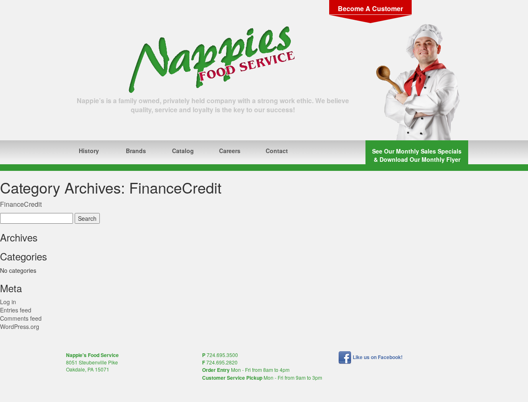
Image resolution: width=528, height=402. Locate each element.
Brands (136, 151)
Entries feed (15, 310)
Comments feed (21, 318)
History (89, 151)
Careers (229, 151)
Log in (8, 302)
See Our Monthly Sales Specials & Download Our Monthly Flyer (417, 155)
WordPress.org (19, 326)
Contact (277, 151)
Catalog (183, 151)
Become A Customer (370, 8)
